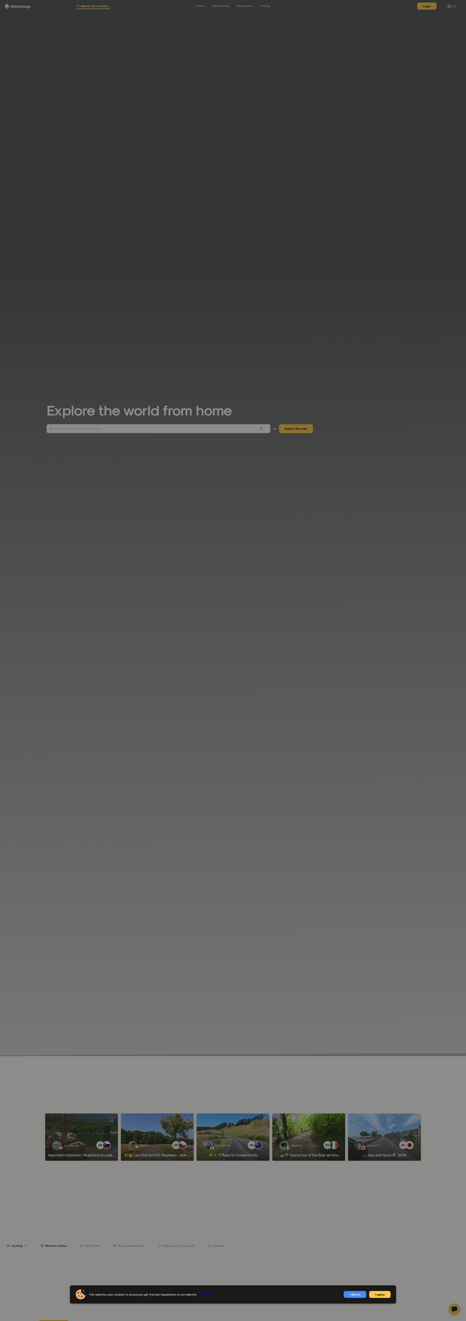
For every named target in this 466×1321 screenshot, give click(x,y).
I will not (355, 1294)
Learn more (204, 1294)
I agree (380, 1294)
